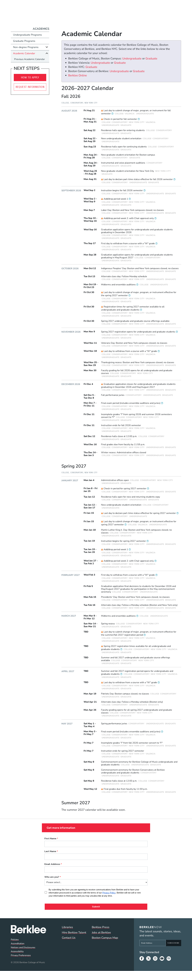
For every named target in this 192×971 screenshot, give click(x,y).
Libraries (67, 927)
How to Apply (30, 77)
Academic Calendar (24, 53)
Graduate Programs (24, 41)
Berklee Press (100, 927)
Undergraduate (132, 58)
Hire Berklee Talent (74, 932)
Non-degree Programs (26, 47)
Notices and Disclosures (23, 947)
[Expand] (47, 47)
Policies (15, 939)
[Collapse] (47, 53)
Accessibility (17, 951)
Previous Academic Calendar (29, 59)
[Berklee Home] (28, 929)
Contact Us (68, 938)
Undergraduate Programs (27, 34)
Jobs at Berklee (101, 932)
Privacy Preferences (21, 955)
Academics (41, 29)
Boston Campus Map (105, 938)
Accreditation (17, 943)
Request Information (30, 87)
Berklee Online (77, 75)
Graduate (151, 58)
